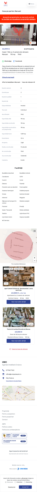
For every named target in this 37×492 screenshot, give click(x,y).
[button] (2, 34)
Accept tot (25, 487)
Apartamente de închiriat (18, 451)
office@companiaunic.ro (13, 374)
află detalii (24, 478)
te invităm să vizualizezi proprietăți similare (19, 19)
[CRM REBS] (22, 469)
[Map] (18, 246)
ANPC (4, 424)
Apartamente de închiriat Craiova (18, 453)
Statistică (19, 482)
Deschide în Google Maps (13, 381)
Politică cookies (7, 427)
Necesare (10, 482)
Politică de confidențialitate (11, 430)
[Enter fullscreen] (34, 231)
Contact (5, 420)
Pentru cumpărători (8, 414)
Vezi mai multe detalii (18, 302)
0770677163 (10, 370)
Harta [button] (33, 43)
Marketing (29, 482)
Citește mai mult (8, 77)
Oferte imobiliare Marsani (11, 82)
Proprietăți (5, 411)
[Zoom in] (34, 257)
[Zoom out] (34, 260)
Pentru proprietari (8, 417)
